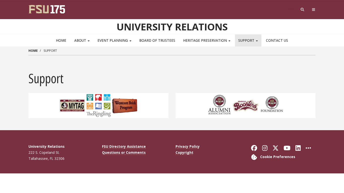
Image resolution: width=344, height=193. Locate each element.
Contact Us (277, 40)
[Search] (302, 9)
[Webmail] (291, 9)
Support (246, 40)
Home (61, 40)
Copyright (184, 152)
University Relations (172, 26)
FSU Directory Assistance (124, 146)
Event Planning (113, 40)
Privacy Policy (188, 146)
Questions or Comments (124, 152)
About (80, 40)
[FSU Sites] (314, 9)
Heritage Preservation (205, 40)
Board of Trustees (157, 40)
